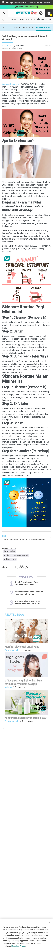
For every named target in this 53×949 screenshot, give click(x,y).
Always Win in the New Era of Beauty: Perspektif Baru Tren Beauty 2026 (28, 602)
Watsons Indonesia (10, 84)
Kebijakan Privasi (18, 946)
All (4, 27)
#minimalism (9, 551)
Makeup (16, 27)
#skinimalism (10, 559)
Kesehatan (28, 27)
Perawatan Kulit (43, 27)
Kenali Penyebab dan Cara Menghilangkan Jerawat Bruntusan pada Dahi (26, 583)
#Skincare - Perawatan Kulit (16, 555)
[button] (49, 13)
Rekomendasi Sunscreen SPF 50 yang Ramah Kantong (29, 593)
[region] (26, 934)
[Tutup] (49, 923)
